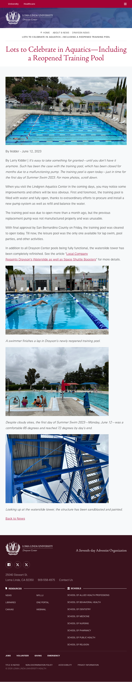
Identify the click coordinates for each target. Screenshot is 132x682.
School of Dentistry (79, 609)
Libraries (11, 602)
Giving (38, 655)
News (9, 595)
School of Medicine (78, 616)
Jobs (8, 655)
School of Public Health (81, 637)
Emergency (53, 655)
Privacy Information (88, 665)
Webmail (41, 609)
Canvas (10, 609)
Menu (125, 3)
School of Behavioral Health (84, 602)
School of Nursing (78, 623)
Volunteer (22, 655)
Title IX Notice (13, 665)
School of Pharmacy (79, 630)
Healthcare (29, 4)
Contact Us (66, 580)
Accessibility (65, 665)
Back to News (15, 518)
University (13, 4)
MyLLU (39, 595)
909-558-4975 (46, 580)
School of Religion (78, 644)
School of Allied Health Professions (88, 595)
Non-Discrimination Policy (39, 665)
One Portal (42, 602)
